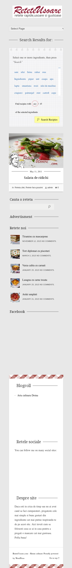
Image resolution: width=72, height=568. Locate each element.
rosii (36, 85)
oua (44, 72)
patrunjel (29, 92)
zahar (37, 72)
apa (51, 78)
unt (37, 78)
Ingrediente (20, 78)
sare (16, 72)
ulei (23, 72)
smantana (26, 85)
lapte (16, 85)
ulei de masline (48, 85)
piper (31, 78)
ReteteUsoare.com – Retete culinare (37, 12)
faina (29, 72)
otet (38, 92)
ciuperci (18, 92)
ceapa (44, 78)
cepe (54, 92)
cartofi (46, 92)
